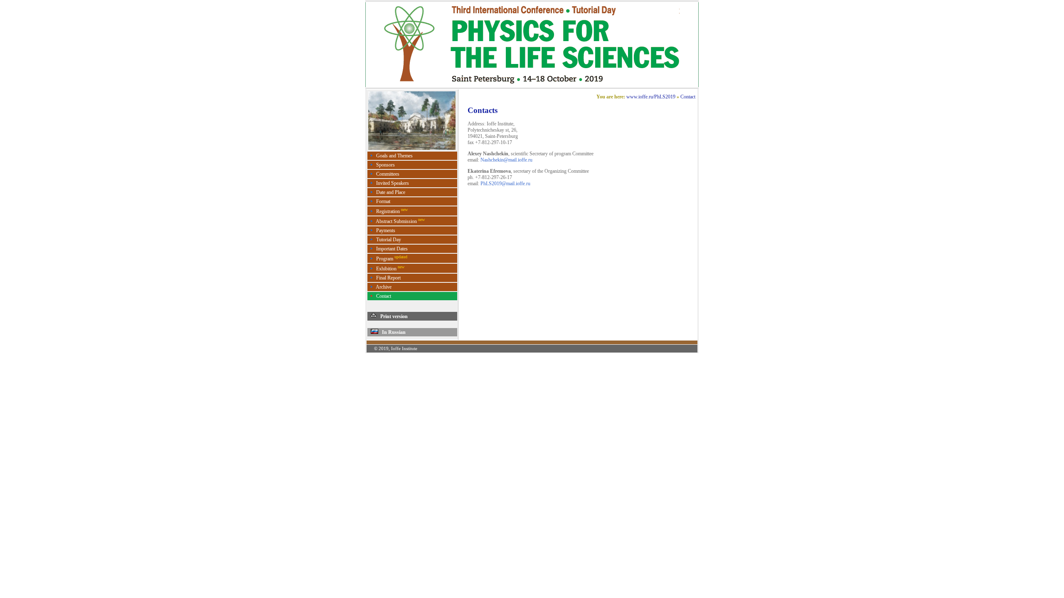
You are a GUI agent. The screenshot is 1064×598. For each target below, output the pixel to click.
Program (391, 259)
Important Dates (392, 249)
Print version (392, 316)
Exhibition (390, 269)
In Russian (392, 332)
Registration (392, 211)
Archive (384, 287)
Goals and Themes (394, 156)
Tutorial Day (388, 240)
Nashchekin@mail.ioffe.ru (506, 160)
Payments (385, 230)
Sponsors (385, 165)
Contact (383, 296)
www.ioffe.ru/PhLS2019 (650, 97)
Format (383, 201)
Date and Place (390, 192)
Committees (387, 174)
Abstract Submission (400, 221)
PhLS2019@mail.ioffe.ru (505, 183)
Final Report (388, 278)
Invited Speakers (392, 183)
